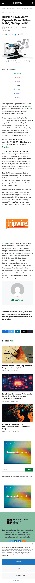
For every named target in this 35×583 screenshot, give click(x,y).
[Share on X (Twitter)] (12, 34)
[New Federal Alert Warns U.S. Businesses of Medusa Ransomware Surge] (17, 413)
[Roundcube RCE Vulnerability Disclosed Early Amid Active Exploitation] (17, 354)
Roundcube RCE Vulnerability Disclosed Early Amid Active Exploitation (17, 367)
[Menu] (3, 3)
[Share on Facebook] (15, 34)
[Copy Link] (18, 34)
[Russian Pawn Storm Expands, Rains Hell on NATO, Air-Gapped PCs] (17, 49)
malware (28, 106)
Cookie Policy (16, 581)
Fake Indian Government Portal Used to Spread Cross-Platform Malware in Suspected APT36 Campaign (17, 396)
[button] (32, 544)
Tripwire (5, 147)
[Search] (32, 3)
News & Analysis (11, 8)
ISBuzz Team (11, 28)
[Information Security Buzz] (17, 3)
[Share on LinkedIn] (9, 34)
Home (3, 8)
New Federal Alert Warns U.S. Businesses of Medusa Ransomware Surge (16, 426)
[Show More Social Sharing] (21, 34)
